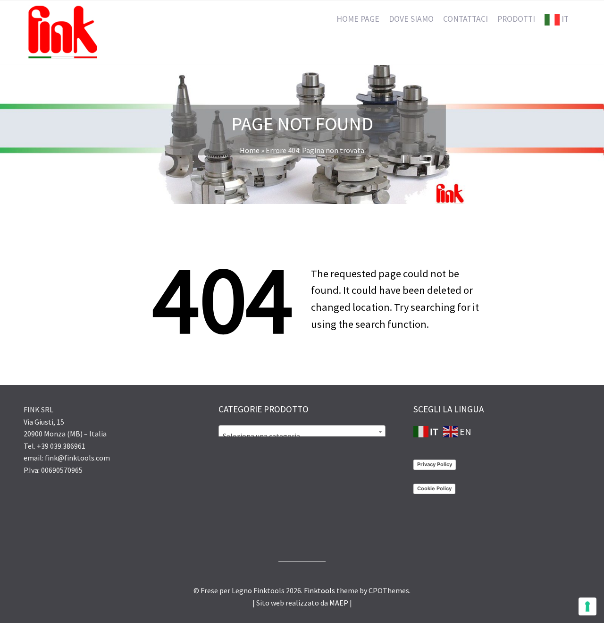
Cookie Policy (434, 488)
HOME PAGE (357, 19)
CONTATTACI (465, 19)
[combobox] (302, 431)
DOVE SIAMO (411, 19)
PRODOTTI (516, 19)
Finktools (319, 590)
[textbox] (302, 436)
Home (250, 150)
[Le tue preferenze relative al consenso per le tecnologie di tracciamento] (587, 606)
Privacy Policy (434, 464)
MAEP (338, 602)
